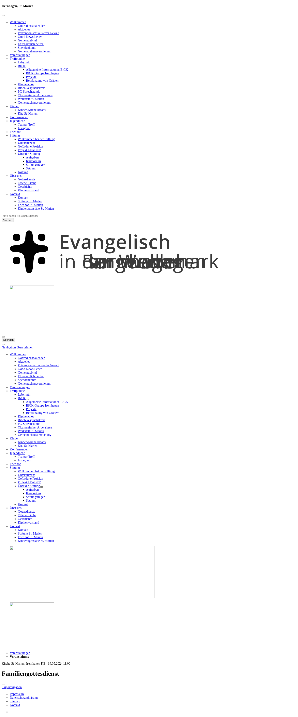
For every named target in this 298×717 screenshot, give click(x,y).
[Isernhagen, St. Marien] (149, 280)
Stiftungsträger (35, 164)
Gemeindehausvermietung (34, 51)
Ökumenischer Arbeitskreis (35, 95)
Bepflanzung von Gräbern (42, 80)
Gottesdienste (26, 179)
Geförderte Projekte (30, 146)
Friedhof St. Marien (30, 205)
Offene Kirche (27, 183)
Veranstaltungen (20, 55)
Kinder (14, 106)
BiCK (22, 66)
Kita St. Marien (28, 113)
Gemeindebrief (27, 40)
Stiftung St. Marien (30, 201)
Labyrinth (24, 62)
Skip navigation (12, 687)
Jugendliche (17, 121)
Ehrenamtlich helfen (31, 44)
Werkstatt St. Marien (31, 99)
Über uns (15, 175)
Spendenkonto (27, 47)
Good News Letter (30, 36)
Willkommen (18, 22)
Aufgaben (32, 157)
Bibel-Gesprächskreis (31, 88)
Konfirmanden (19, 117)
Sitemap (15, 701)
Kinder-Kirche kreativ (32, 110)
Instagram (24, 128)
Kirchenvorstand (28, 190)
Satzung (31, 168)
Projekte (31, 77)
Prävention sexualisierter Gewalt (38, 33)
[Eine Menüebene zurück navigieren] (3, 15)
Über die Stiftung (29, 153)
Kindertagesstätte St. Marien (36, 208)
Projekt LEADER (29, 150)
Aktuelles (24, 29)
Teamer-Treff (26, 124)
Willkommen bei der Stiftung (36, 139)
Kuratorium (33, 161)
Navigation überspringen (17, 347)
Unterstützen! (26, 142)
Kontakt (23, 172)
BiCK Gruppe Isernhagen (42, 73)
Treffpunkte (17, 58)
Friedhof (15, 131)
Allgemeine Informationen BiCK (47, 69)
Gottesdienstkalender (31, 25)
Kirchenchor (26, 84)
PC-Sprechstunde (29, 91)
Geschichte (25, 186)
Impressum (17, 694)
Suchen (7, 220)
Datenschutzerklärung (24, 697)
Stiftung (15, 135)
